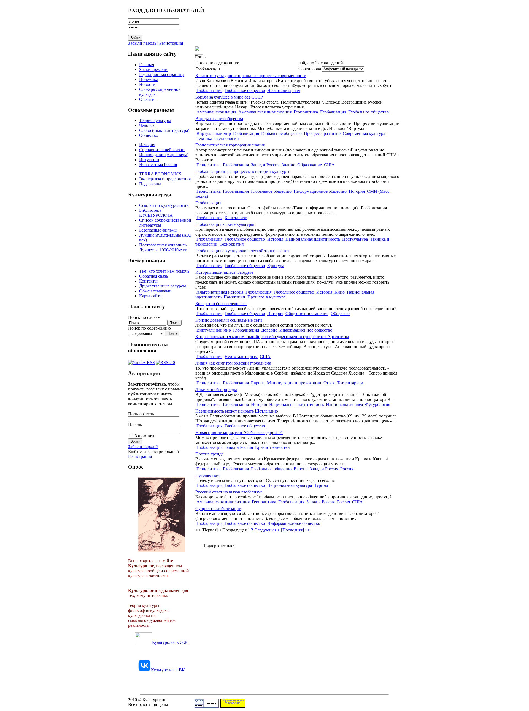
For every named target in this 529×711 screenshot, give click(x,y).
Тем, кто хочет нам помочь (164, 271)
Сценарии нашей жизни (162, 149)
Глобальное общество (245, 90)
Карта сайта (150, 296)
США (329, 164)
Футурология (377, 404)
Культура (275, 265)
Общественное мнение (306, 313)
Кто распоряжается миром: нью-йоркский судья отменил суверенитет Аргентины (272, 336)
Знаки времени (153, 69)
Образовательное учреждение (233, 701)
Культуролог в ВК (168, 669)
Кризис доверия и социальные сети (228, 320)
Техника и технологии (217, 138)
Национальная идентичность (312, 239)
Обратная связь (153, 276)
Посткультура (355, 239)
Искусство (149, 159)
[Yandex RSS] (141, 361)
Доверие (269, 330)
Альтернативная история (219, 292)
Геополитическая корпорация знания (230, 145)
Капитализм (236, 217)
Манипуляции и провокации (294, 383)
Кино (339, 292)
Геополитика (306, 112)
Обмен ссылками (155, 291)
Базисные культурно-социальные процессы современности (250, 75)
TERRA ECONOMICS (160, 174)
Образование (309, 164)
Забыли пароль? (143, 43)
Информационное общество (320, 191)
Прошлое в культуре (266, 297)
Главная (146, 64)
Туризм (321, 485)
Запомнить (145, 435)
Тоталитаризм (350, 383)
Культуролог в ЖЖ (170, 642)
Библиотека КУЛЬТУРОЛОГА (156, 213)
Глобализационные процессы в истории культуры (242, 171)
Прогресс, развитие (322, 133)
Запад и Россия (265, 164)
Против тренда (209, 454)
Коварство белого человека (221, 303)
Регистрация (171, 43)
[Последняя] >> (295, 530)
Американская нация (216, 112)
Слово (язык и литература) (164, 130)
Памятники (234, 297)
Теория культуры (155, 120)
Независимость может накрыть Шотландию (236, 411)
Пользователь (141, 413)
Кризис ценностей (272, 447)
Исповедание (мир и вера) (163, 154)
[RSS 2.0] (165, 361)
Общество (148, 135)
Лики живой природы (216, 389)
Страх (329, 383)
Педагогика (150, 183)
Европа (258, 383)
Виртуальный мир (213, 133)
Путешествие (207, 475)
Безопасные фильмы (158, 230)
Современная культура (364, 133)
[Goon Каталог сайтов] (207, 706)
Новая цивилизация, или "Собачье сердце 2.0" (239, 432)
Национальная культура (289, 485)
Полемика (148, 79)
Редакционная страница (161, 74)
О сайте (148, 99)
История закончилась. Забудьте (224, 272)
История (147, 144)
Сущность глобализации (218, 508)
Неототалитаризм (283, 90)
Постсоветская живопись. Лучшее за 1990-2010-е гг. (163, 247)
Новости (147, 84)
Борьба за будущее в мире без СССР (229, 97)
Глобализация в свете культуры (224, 224)
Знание (288, 164)
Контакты (148, 281)
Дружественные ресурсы (162, 286)
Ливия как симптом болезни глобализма (233, 363)
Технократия (232, 244)
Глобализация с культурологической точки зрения (242, 250)
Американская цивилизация (265, 112)
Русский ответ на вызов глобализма (229, 492)
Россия (346, 468)
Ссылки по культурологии (164, 205)
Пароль (135, 424)
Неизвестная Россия (158, 164)
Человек (147, 125)
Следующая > (267, 530)
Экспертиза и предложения (165, 179)
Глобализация (209, 90)
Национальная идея (344, 404)
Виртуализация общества (219, 118)
